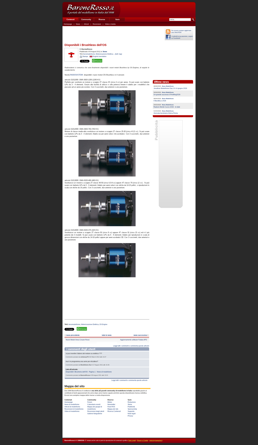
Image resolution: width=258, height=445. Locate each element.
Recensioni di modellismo (73, 409)
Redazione (132, 402)
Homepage (68, 24)
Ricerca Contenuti (114, 411)
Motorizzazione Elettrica (104, 54)
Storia (130, 404)
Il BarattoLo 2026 (160, 101)
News (78, 24)
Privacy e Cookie (142, 440)
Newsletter (111, 404)
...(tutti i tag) (118, 54)
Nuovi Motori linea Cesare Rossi (77, 340)
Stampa (85, 56)
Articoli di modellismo (72, 407)
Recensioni (97, 24)
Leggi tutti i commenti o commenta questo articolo (131, 346)
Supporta (131, 411)
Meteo (110, 402)
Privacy (130, 416)
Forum (89, 402)
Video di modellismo (71, 411)
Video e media (110, 24)
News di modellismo (71, 404)
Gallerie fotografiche (94, 414)
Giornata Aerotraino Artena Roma (166, 113)
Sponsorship (132, 409)
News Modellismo (168, 86)
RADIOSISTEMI (76, 75)
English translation (99, 56)
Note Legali (132, 440)
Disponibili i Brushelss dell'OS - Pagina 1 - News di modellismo (89, 372)
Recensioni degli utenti (95, 411)
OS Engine (103, 324)
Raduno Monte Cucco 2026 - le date (167, 107)
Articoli (86, 24)
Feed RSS (111, 407)
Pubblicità (131, 407)
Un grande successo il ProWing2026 (167, 95)
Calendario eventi (93, 404)
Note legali (132, 414)
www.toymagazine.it (155, 440)
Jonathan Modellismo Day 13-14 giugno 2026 (170, 88)
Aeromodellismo (89, 54)
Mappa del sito (113, 409)
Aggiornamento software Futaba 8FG (133, 340)
